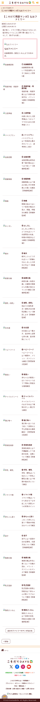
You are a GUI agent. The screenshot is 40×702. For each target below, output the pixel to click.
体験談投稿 (8, 673)
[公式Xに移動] (11, 667)
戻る (6, 641)
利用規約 (26, 681)
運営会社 (21, 686)
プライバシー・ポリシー (13, 683)
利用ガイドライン (27, 683)
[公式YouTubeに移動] (29, 667)
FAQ (15, 686)
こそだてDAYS (6, 8)
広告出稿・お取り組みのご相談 (15, 689)
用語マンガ (17, 675)
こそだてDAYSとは (15, 681)
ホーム (6, 650)
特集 (24, 675)
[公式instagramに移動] (23, 667)
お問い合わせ (30, 689)
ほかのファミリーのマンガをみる (20, 631)
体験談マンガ (29, 673)
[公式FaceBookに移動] (17, 667)
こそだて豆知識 (18, 673)
